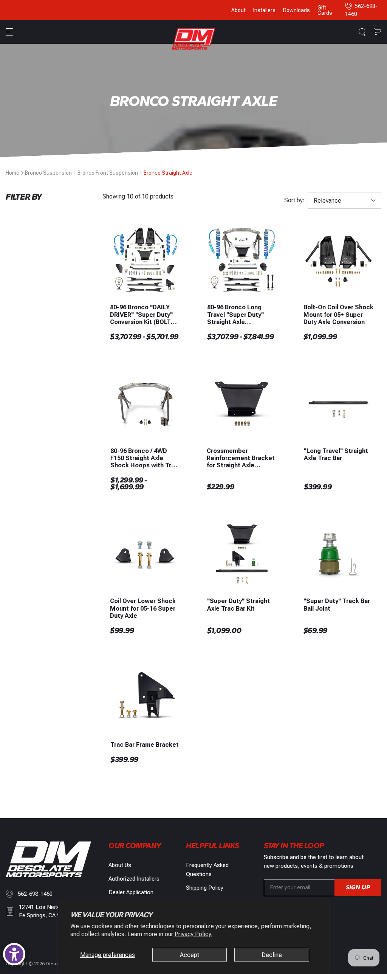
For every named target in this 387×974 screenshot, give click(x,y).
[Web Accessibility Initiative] (14, 954)
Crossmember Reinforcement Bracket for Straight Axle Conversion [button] (241, 458)
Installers (264, 10)
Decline (272, 954)
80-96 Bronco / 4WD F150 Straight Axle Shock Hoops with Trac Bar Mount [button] (144, 458)
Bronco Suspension (48, 173)
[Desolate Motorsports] (193, 38)
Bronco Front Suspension (107, 173)
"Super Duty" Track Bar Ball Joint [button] (336, 604)
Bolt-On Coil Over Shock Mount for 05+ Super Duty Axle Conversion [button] (338, 314)
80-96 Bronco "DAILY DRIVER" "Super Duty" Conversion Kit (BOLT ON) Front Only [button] (141, 315)
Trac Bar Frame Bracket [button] (144, 744)
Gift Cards (324, 10)
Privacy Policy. (193, 934)
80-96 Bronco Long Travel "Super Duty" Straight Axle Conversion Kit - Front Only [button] (238, 315)
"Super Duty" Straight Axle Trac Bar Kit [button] (238, 604)
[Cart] (377, 32)
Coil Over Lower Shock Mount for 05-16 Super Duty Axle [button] (143, 608)
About (238, 10)
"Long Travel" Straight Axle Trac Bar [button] (336, 454)
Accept (189, 954)
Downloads (296, 10)
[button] (10, 32)
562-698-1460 (35, 893)
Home (12, 173)
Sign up (358, 887)
